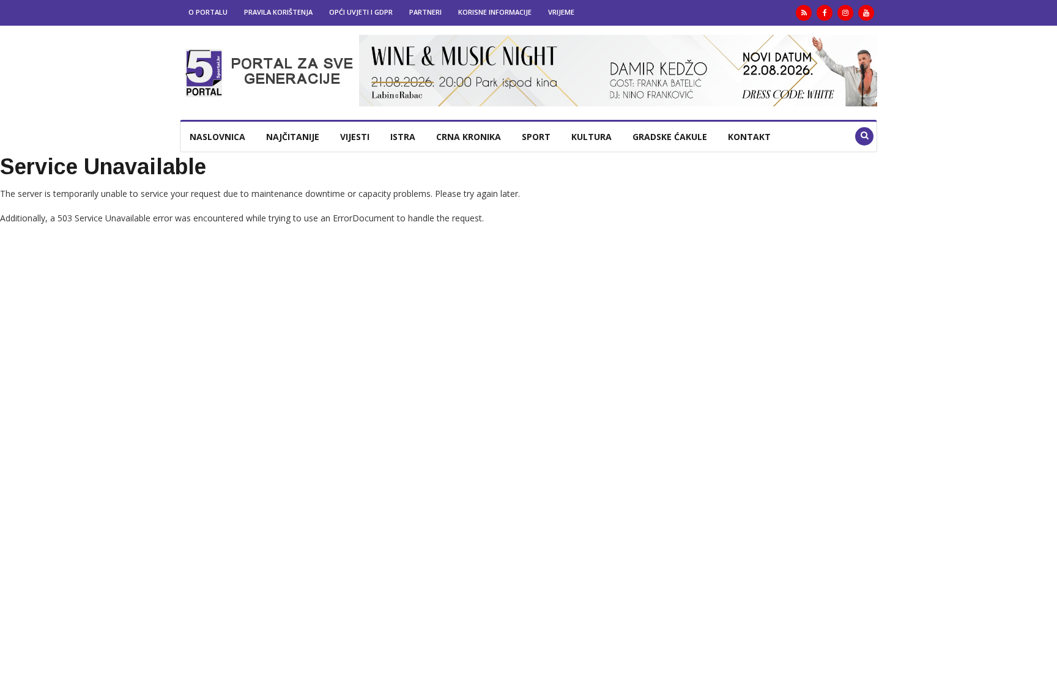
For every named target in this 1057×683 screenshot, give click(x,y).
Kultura (591, 136)
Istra (402, 136)
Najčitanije (292, 136)
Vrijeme (561, 12)
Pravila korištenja (278, 12)
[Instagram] (845, 13)
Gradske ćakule (669, 136)
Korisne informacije (495, 12)
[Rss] (804, 13)
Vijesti (354, 136)
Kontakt (749, 136)
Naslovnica (217, 136)
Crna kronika (468, 136)
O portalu (208, 12)
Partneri (425, 12)
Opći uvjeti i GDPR (361, 12)
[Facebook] (825, 13)
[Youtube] (866, 13)
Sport (536, 136)
